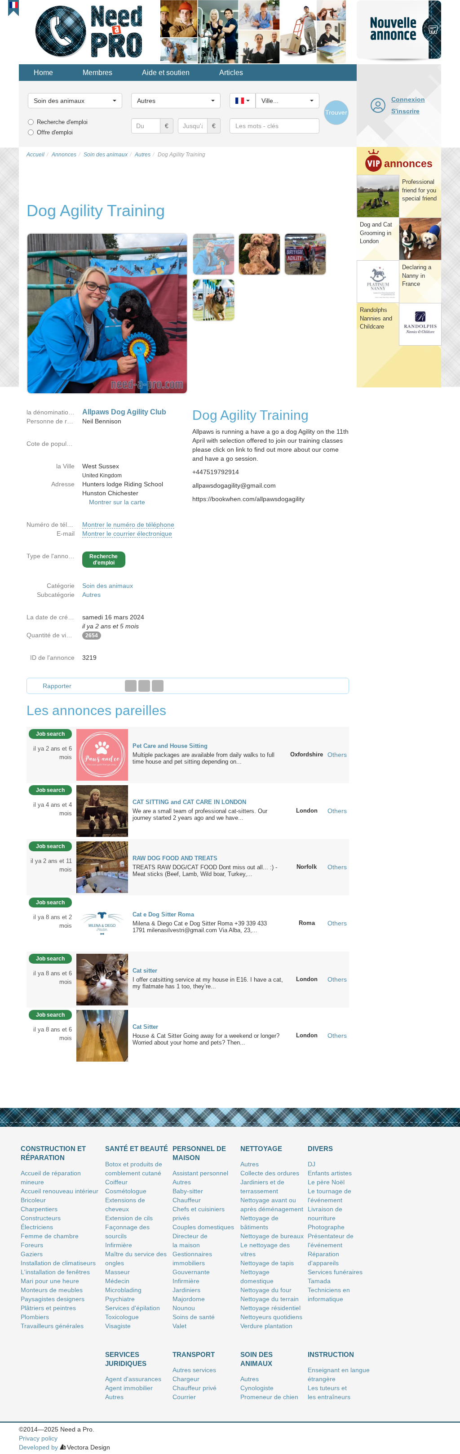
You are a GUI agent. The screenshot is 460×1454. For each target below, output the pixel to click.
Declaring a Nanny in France (416, 275)
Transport (193, 1354)
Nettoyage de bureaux (272, 1236)
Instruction (331, 1354)
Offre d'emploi (55, 132)
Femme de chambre (50, 1236)
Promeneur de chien (269, 1397)
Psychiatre (120, 1299)
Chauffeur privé (194, 1388)
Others (337, 754)
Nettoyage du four (266, 1290)
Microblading (123, 1290)
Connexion (408, 99)
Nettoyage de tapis (267, 1263)
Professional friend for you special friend (419, 190)
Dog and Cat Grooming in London (376, 233)
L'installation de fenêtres (55, 1272)
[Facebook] (131, 686)
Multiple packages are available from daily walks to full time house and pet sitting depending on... (203, 758)
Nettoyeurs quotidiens (271, 1317)
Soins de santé (193, 1317)
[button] (13, 5)
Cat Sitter (145, 1026)
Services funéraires (335, 1272)
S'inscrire (405, 111)
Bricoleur (33, 1200)
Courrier (184, 1397)
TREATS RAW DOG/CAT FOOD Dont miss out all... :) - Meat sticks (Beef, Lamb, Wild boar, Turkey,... (205, 870)
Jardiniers (186, 1290)
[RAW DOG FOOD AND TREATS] (102, 866)
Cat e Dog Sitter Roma (163, 914)
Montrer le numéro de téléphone (128, 524)
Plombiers (35, 1317)
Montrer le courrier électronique (127, 533)
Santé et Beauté (136, 1148)
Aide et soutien (166, 72)
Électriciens (37, 1227)
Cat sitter (145, 970)
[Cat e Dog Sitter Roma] (102, 922)
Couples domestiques (203, 1227)
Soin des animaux (107, 585)
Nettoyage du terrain (269, 1299)
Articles (231, 72)
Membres (97, 72)
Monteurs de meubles (52, 1290)
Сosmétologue (125, 1191)
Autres (91, 594)
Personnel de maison (199, 1153)
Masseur (117, 1272)
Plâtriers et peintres (48, 1308)
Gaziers (32, 1254)
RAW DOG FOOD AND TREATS (175, 858)
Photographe (326, 1227)
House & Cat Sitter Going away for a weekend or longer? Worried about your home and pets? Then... (206, 1039)
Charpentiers (39, 1209)
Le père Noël (326, 1182)
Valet (179, 1325)
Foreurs (32, 1245)
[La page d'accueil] (89, 31)
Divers (320, 1148)
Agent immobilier (129, 1388)
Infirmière (118, 1245)
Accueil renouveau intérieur (59, 1191)
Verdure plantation (266, 1325)
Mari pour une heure (50, 1281)
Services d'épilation (132, 1308)
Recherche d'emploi (62, 122)
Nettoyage (261, 1148)
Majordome (188, 1299)
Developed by (38, 1447)
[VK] (158, 686)
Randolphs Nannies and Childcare (376, 318)
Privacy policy (38, 1438)
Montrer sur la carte (117, 502)
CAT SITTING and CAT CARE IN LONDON (189, 802)
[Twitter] (144, 686)
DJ (311, 1164)
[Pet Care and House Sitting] (102, 754)
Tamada (319, 1281)
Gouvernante (191, 1272)
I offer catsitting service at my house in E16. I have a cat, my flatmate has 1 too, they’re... (208, 983)
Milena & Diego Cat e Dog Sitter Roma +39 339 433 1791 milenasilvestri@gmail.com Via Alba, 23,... (200, 927)
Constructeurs (41, 1218)
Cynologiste (257, 1388)
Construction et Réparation (53, 1153)
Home (43, 72)
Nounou (183, 1308)
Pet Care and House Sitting (170, 746)
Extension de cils (129, 1218)
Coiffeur (116, 1182)
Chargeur (185, 1379)
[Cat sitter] (102, 979)
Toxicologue (122, 1317)
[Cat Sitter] (102, 1035)
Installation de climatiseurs (58, 1263)
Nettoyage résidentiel (270, 1308)
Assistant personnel (200, 1173)
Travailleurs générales (52, 1325)
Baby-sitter (187, 1191)
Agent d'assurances (133, 1379)
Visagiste (118, 1325)
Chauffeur (186, 1200)
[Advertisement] (399, 528)
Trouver (336, 112)
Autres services (194, 1370)
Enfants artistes (330, 1173)
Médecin (117, 1281)
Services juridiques (125, 1359)
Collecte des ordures (269, 1173)
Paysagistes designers (52, 1299)
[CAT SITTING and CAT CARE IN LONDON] (102, 810)
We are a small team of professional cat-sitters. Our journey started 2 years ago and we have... (200, 814)
